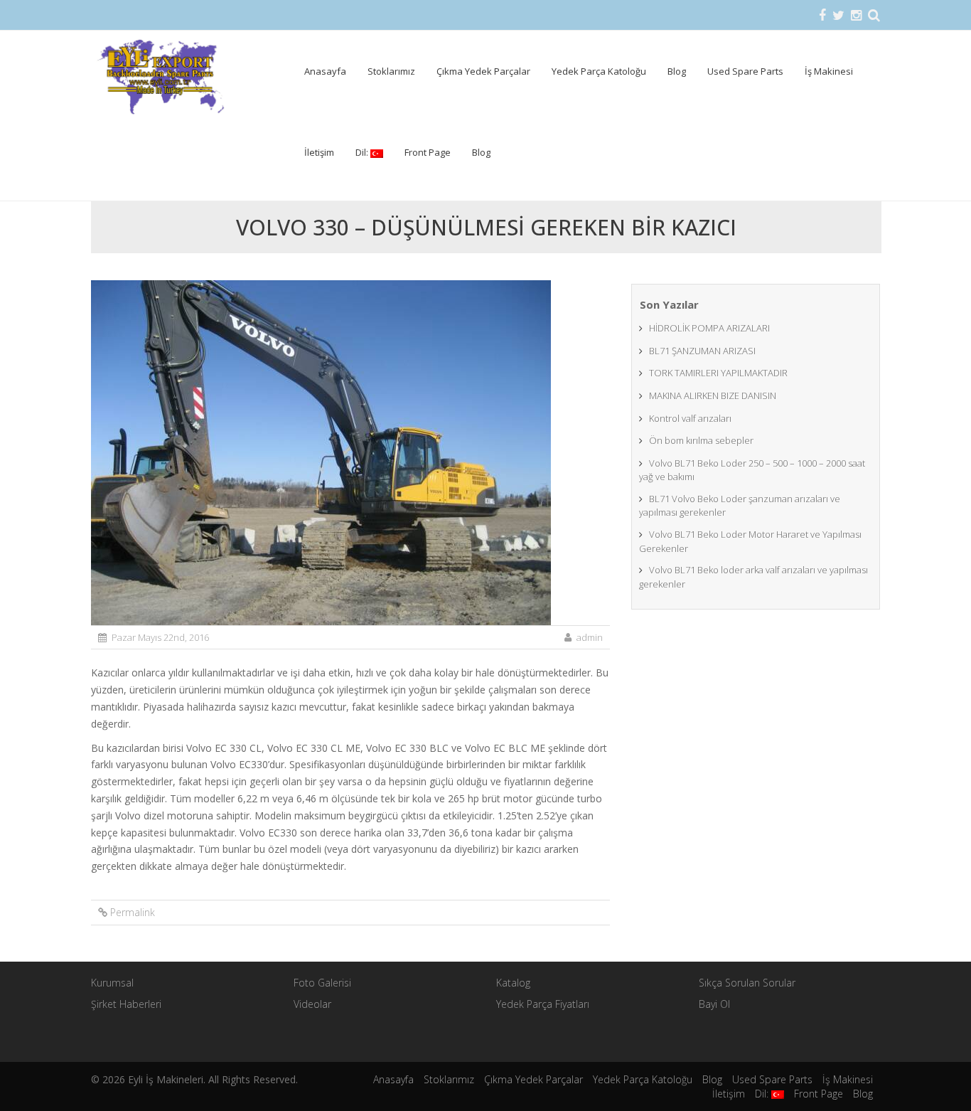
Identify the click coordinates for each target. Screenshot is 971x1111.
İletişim (319, 152)
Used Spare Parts (745, 71)
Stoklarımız (391, 71)
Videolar (312, 1004)
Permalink (132, 912)
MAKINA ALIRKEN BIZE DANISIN (712, 395)
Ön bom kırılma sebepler (701, 440)
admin (589, 637)
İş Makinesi (829, 71)
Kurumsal (112, 982)
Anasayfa (325, 71)
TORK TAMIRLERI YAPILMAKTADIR (718, 372)
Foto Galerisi (322, 982)
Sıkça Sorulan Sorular (747, 982)
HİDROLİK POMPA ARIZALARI (709, 327)
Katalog (513, 982)
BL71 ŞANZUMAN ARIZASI (702, 350)
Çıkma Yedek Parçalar (483, 71)
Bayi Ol (714, 1004)
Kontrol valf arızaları (690, 418)
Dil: (362, 152)
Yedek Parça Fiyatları (542, 1004)
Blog (676, 71)
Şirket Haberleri (126, 1004)
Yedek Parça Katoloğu (599, 71)
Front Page (427, 152)
